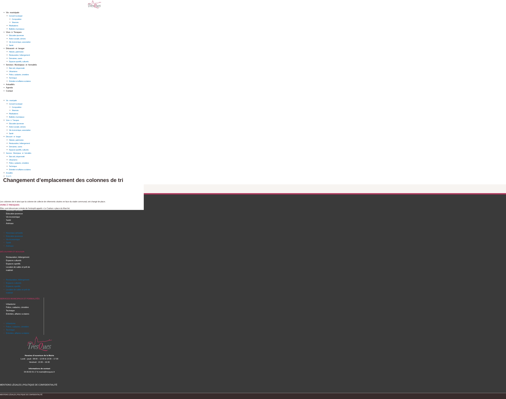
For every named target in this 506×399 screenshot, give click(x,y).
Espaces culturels (13, 260)
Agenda (9, 87)
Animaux (10, 223)
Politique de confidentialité (29, 395)
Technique (13, 78)
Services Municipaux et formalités (21, 65)
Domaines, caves (15, 58)
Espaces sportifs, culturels (19, 61)
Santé (11, 45)
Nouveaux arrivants (14, 210)
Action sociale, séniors (17, 39)
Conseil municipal (15, 16)
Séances (15, 22)
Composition (16, 19)
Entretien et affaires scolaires (20, 81)
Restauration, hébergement (19, 55)
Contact (9, 91)
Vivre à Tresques (13, 32)
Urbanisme (13, 71)
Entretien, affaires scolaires (17, 314)
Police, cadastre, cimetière (19, 74)
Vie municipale (12, 12)
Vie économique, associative (20, 42)
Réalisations (13, 26)
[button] (94, 97)
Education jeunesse (16, 35)
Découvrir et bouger (15, 48)
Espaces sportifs (13, 264)
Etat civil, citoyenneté (17, 68)
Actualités (10, 84)
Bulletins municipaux (16, 29)
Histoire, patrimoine (16, 52)
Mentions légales (8, 395)
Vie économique (13, 217)
